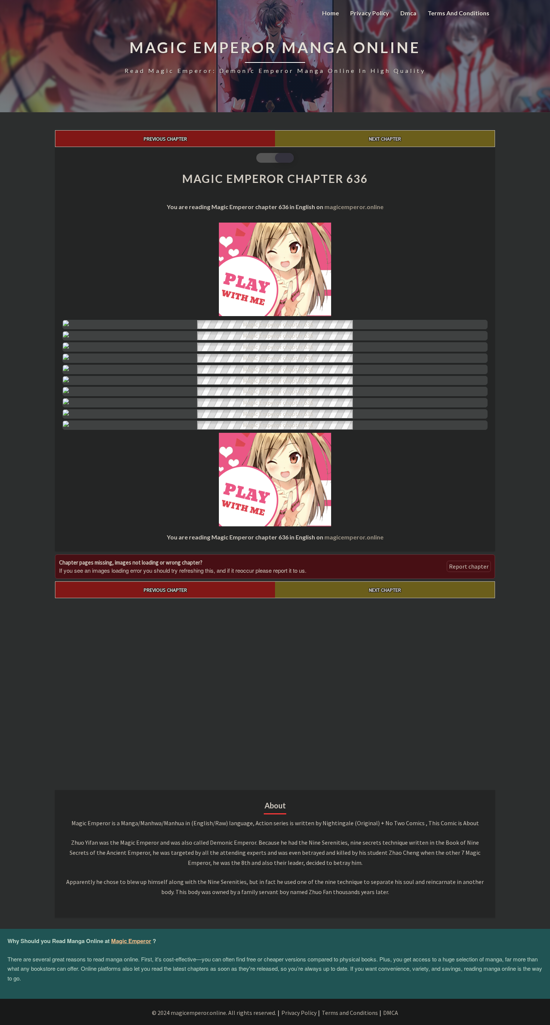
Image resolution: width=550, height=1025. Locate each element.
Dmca (408, 12)
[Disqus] (275, 691)
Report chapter (469, 566)
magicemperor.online (354, 206)
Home (330, 12)
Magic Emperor (131, 941)
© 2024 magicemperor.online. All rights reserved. (214, 1012)
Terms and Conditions (458, 12)
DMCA (390, 1012)
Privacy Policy (369, 12)
